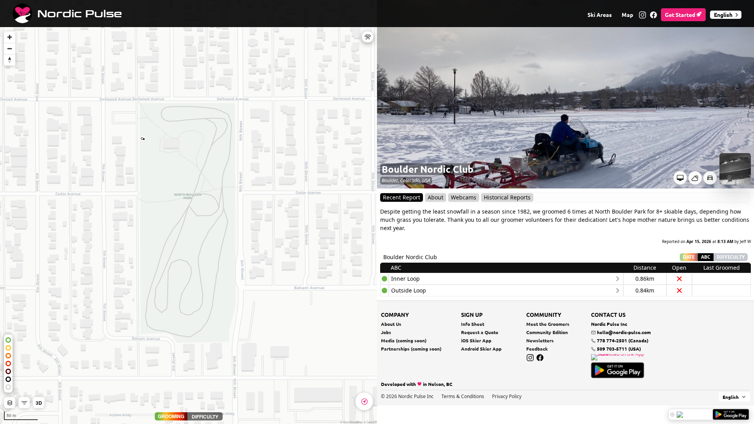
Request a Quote (479, 332)
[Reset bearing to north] (9, 60)
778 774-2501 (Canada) (622, 340)
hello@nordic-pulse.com (624, 332)
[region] (188, 212)
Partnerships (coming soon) (411, 348)
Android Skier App (481, 348)
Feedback (537, 348)
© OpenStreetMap (351, 422)
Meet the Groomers (547, 324)
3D (39, 402)
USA (426, 180)
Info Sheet (472, 324)
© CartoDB (370, 422)
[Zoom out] (9, 48)
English (723, 14)
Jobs (386, 332)
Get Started (680, 14)
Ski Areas (599, 14)
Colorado (410, 180)
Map (627, 14)
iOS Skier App (476, 340)
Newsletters (540, 340)
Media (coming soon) (403, 340)
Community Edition (547, 332)
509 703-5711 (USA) (618, 348)
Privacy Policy (507, 396)
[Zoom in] (9, 37)
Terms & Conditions (462, 396)
